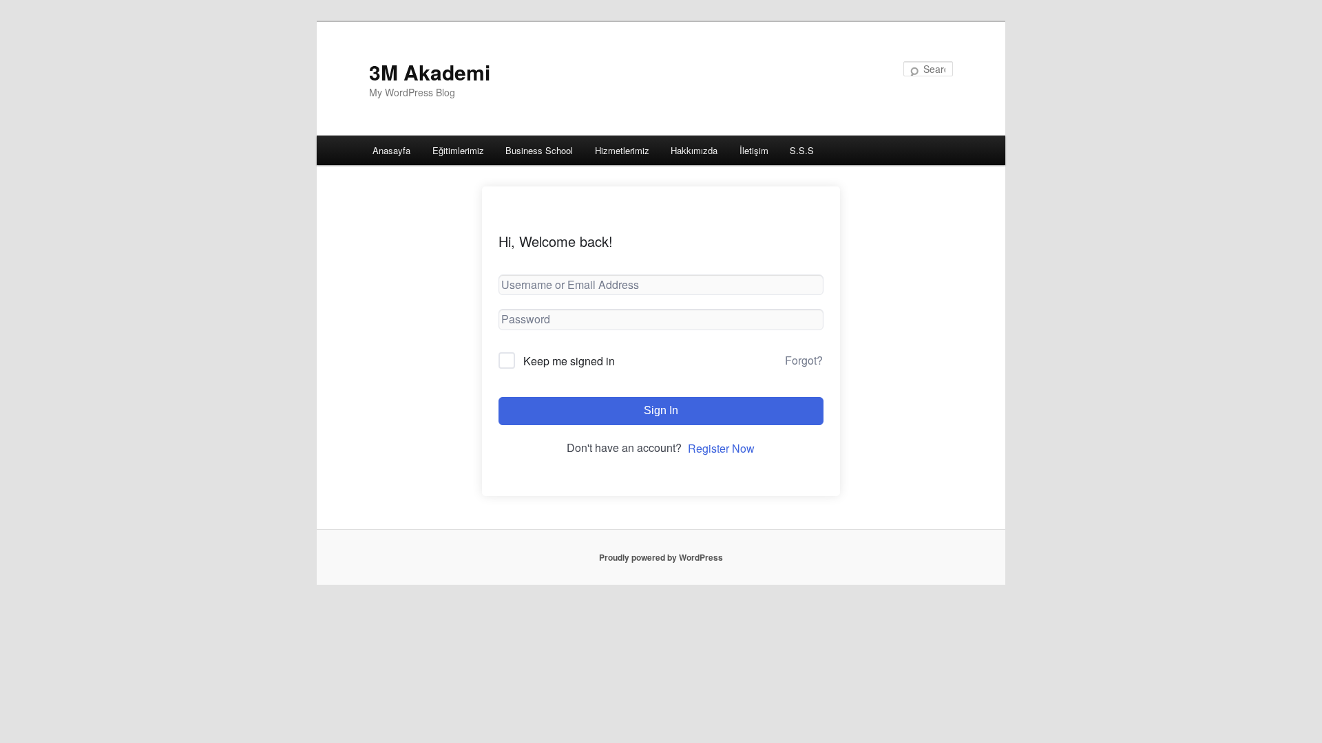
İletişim (753, 150)
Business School (539, 150)
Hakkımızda (694, 150)
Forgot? (804, 360)
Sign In (661, 410)
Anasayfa (391, 150)
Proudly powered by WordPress (661, 557)
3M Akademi (429, 72)
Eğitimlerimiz (458, 150)
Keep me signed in (569, 361)
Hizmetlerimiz (622, 150)
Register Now (721, 448)
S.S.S (802, 150)
